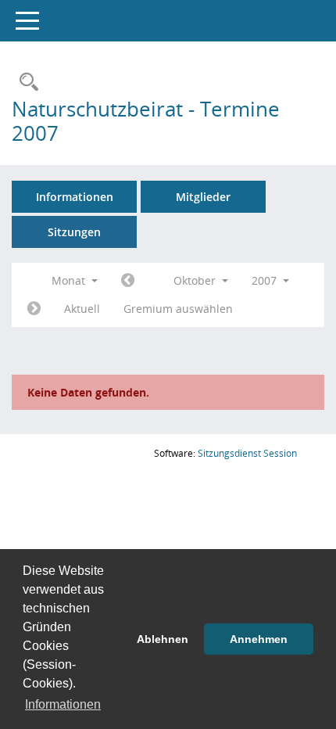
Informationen (74, 196)
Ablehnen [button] (162, 639)
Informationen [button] (63, 704)
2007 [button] (266, 280)
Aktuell (82, 308)
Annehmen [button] (259, 639)
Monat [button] (70, 280)
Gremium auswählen (178, 308)
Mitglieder (203, 196)
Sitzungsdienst (247, 453)
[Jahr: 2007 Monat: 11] (34, 309)
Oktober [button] (196, 280)
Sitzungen (74, 231)
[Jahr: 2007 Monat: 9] (127, 281)
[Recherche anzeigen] (25, 82)
